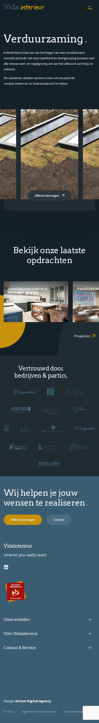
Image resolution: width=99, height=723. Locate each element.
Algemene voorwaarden (38, 711)
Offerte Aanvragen (47, 196)
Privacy (9, 711)
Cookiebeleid (73, 711)
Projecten (82, 336)
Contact (58, 520)
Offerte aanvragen (23, 520)
